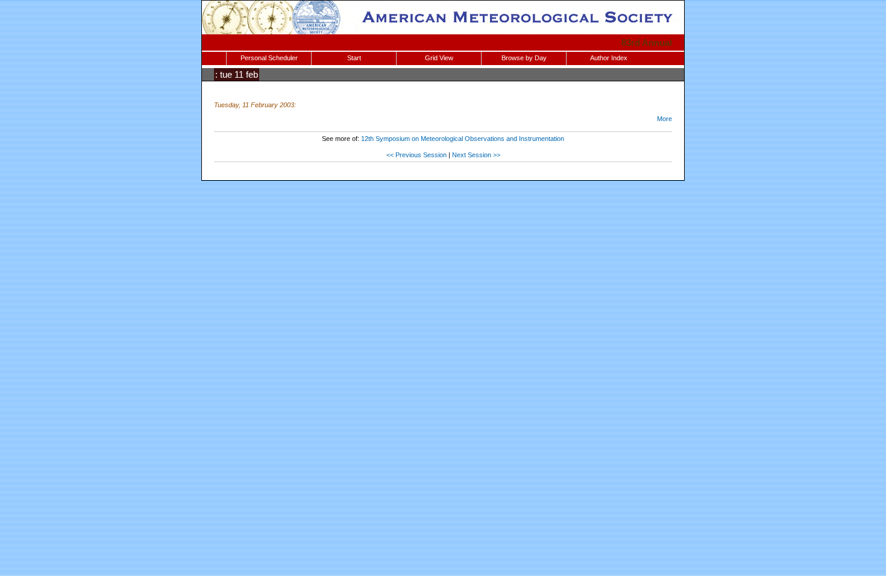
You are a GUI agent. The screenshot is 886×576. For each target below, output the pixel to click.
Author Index (608, 57)
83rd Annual (646, 42)
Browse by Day (524, 57)
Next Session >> (476, 154)
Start (354, 57)
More (664, 118)
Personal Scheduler (269, 57)
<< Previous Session (416, 154)
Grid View (439, 57)
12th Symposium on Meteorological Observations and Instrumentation (462, 138)
